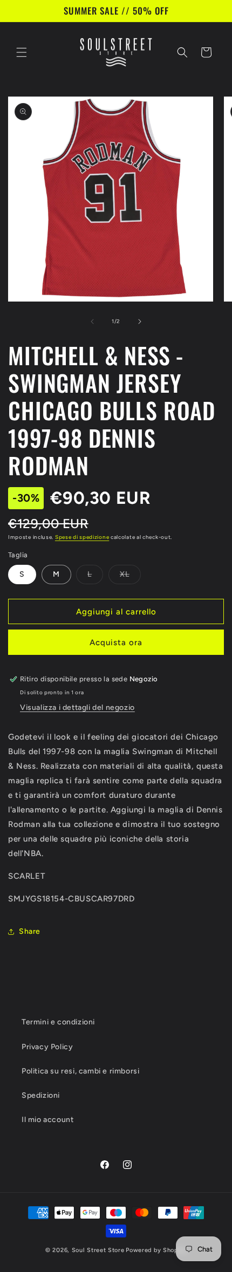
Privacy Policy (47, 1046)
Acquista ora (116, 642)
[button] (21, 52)
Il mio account (47, 1119)
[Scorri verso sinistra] (92, 321)
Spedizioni (41, 1095)
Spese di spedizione (82, 537)
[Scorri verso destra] (140, 321)
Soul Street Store (98, 1250)
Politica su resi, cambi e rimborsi (80, 1071)
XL (130, 576)
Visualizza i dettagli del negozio (77, 707)
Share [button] (29, 931)
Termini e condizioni (58, 1022)
